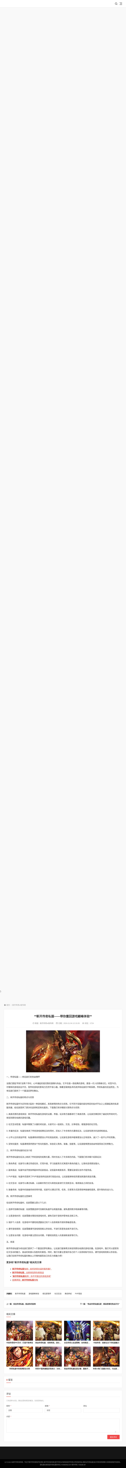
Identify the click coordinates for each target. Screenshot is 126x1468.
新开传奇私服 (20, 1294)
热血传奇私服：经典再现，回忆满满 (49, 1343)
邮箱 (47, 1406)
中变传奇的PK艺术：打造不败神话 (19, 1343)
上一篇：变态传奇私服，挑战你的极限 (21, 1304)
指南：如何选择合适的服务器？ (32, 1269)
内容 (8, 1416)
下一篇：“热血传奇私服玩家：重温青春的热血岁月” (100, 1304)
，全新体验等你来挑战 (28, 1273)
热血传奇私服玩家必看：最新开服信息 (78, 1369)
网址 (85, 1406)
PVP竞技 (78, 1294)
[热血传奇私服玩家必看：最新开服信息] (77, 1357)
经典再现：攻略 (25, 1280)
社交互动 (58, 1294)
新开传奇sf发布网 (19, 1005)
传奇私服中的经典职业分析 (19, 1369)
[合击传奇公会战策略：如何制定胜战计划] (77, 1331)
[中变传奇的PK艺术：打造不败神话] (19, 1331)
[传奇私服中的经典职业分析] (19, 1357)
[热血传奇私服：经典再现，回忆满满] (48, 1331)
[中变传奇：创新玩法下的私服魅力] (106, 1331)
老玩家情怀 (46, 1294)
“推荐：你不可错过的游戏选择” (31, 1276)
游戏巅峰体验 (34, 1294)
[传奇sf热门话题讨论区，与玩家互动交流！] (106, 1357)
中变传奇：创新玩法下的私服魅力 (106, 1343)
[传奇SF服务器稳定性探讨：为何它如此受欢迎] (48, 1357)
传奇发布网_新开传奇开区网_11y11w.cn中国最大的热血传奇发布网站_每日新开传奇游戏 (13, 4)
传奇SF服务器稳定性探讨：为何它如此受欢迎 (52, 1369)
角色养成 (68, 1294)
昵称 (8, 1406)
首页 (8, 1005)
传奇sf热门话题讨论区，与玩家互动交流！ (109, 1369)
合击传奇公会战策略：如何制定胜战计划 (79, 1343)
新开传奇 (75, 1465)
